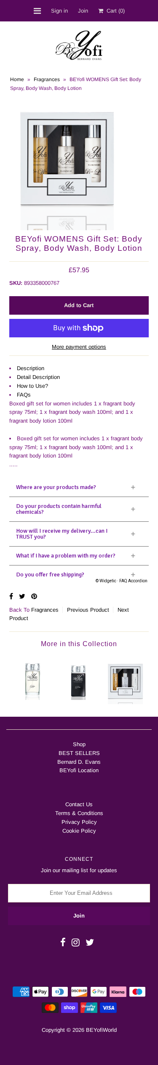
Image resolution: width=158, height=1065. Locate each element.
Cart (114, 11)
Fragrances (47, 79)
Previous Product (88, 610)
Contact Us (79, 804)
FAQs (24, 395)
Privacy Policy (79, 822)
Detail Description (38, 377)
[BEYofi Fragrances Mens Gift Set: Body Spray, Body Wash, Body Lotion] (125, 680)
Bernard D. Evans (79, 762)
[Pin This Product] (34, 596)
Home (17, 79)
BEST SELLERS (79, 753)
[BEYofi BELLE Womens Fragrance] (32, 677)
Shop (79, 744)
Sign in (59, 11)
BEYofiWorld (101, 1030)
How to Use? (32, 386)
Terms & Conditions (79, 813)
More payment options (79, 347)
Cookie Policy (79, 831)
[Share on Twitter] (23, 596)
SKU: (15, 283)
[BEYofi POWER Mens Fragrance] (79, 677)
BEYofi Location (79, 770)
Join (83, 11)
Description (30, 368)
